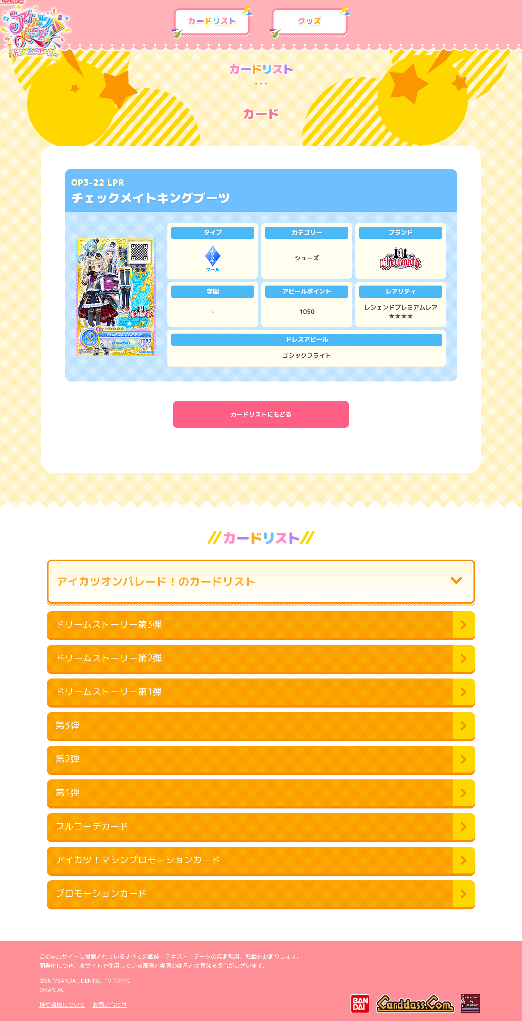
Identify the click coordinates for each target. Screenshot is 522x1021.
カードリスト (212, 22)
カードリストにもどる (261, 414)
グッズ (310, 22)
